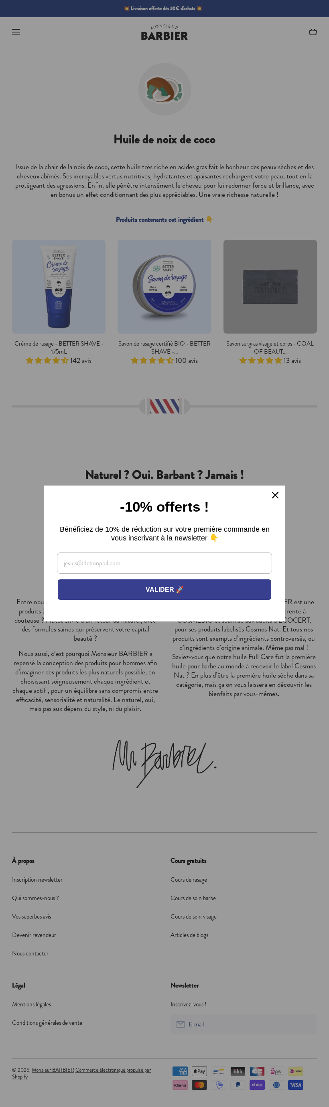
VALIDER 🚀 (165, 589)
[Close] (275, 495)
